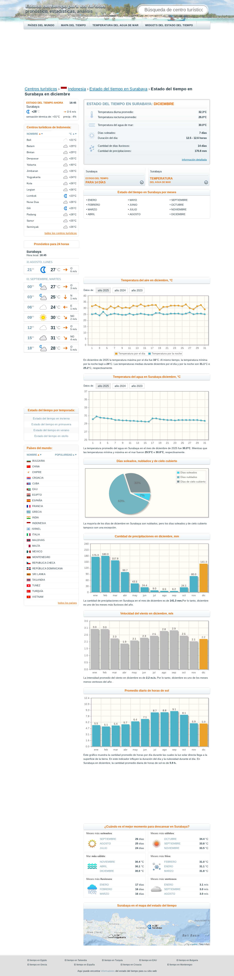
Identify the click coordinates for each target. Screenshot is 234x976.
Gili (29, 208)
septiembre (179, 199)
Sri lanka (39, 574)
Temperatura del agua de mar (116, 25)
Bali (29, 139)
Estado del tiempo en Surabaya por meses (147, 192)
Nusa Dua (33, 202)
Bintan (31, 152)
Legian (31, 189)
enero (92, 199)
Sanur (30, 220)
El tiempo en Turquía (112, 960)
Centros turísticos (41, 89)
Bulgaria (38, 460)
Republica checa (43, 562)
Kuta (29, 183)
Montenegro (41, 557)
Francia (37, 506)
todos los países (67, 602)
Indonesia (77, 89)
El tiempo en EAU (148, 960)
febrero (94, 204)
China (36, 466)
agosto (135, 214)
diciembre (178, 214)
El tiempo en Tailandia (76, 960)
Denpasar (33, 158)
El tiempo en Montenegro (179, 964)
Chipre (36, 472)
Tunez (36, 585)
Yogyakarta (34, 177)
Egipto (37, 494)
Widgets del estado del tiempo (169, 25)
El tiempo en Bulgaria (187, 960)
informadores (108, 971)
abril (91, 214)
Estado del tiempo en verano (51, 430)
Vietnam (37, 596)
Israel (36, 528)
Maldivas (38, 540)
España (37, 500)
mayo (133, 199)
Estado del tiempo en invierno (51, 418)
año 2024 (120, 290)
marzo (92, 209)
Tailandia (38, 579)
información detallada (194, 159)
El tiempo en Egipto (37, 960)
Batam (31, 146)
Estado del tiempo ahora (44, 102)
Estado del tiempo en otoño (51, 436)
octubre (177, 204)
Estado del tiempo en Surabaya (118, 89)
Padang (31, 214)
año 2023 (136, 290)
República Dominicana (47, 568)
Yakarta (31, 164)
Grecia (37, 511)
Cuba (35, 483)
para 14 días (97, 180)
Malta (36, 545)
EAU (34, 489)
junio (133, 204)
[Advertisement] (117, 57)
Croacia (38, 477)
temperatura (161, 180)
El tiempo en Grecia (37, 964)
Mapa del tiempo (73, 25)
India (35, 517)
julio (133, 209)
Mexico (37, 551)
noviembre (178, 209)
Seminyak (33, 226)
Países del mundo (41, 25)
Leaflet (194, 944)
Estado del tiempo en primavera (51, 424)
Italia (36, 534)
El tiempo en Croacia (131, 964)
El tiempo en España (84, 964)
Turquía (37, 591)
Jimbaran (32, 170)
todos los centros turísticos (61, 233)
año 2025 (103, 290)
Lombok (32, 195)
